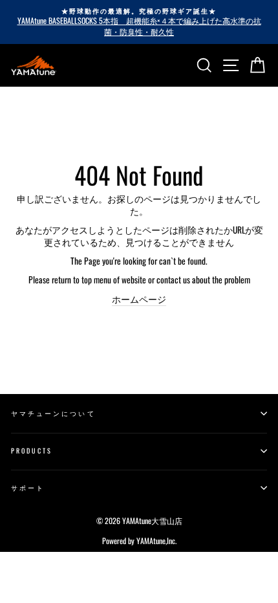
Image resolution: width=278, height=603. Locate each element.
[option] (139, 22)
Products (31, 450)
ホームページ (139, 299)
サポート (28, 487)
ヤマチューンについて (53, 413)
